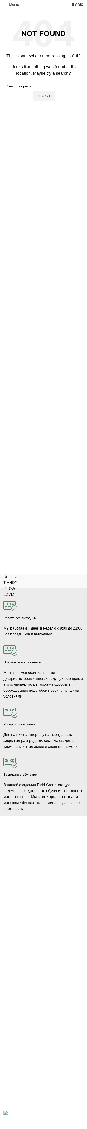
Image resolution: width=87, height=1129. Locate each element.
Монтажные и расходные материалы (31, 959)
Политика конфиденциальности (27, 1038)
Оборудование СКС (18, 876)
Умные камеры (14, 900)
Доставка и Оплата (17, 1014)
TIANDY (10, 583)
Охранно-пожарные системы (25, 868)
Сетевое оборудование (21, 935)
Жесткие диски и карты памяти (27, 967)
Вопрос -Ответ (14, 1093)
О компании (12, 1069)
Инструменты (13, 884)
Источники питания (18, 943)
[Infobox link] (43, 615)
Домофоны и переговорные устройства (33, 860)
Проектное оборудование (22, 975)
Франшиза (11, 1084)
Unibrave (11, 577)
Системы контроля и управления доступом (36, 852)
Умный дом (12, 892)
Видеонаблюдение (17, 844)
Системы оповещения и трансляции (31, 951)
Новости (9, 1076)
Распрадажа (12, 1030)
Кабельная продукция (20, 927)
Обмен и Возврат (16, 1022)
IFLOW (9, 589)
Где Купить (11, 1006)
